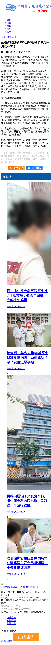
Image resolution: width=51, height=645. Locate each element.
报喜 (9, 25)
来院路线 (5, 587)
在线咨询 (11, 620)
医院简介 (15, 587)
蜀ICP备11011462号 (11, 606)
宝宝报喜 (34, 587)
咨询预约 (24, 587)
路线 (9, 31)
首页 (9, 19)
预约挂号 (11, 623)
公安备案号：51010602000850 (16, 609)
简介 (9, 22)
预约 (9, 28)
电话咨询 (11, 617)
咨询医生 (25, 52)
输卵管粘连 (12, 37)
